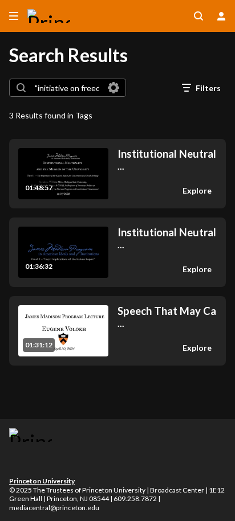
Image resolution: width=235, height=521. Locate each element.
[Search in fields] (113, 88)
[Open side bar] (14, 16)
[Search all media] (198, 16)
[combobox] (67, 87)
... (167, 159)
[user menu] (221, 16)
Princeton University (42, 481)
